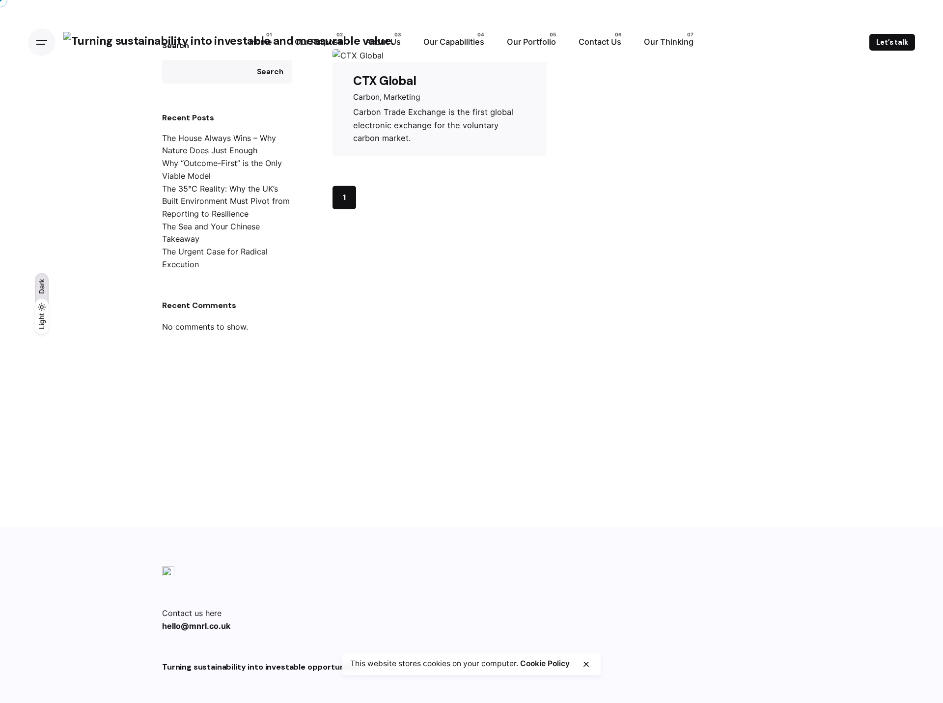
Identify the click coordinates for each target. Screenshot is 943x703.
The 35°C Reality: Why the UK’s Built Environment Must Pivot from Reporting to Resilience (226, 201)
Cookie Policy (545, 663)
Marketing (402, 97)
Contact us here (192, 613)
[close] (586, 664)
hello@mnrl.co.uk (196, 626)
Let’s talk (892, 42)
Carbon (366, 97)
